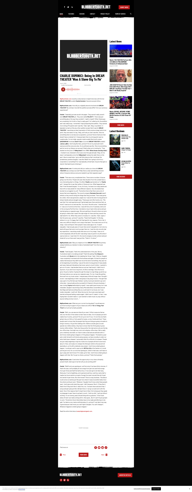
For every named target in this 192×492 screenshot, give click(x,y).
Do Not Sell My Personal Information (142, 488)
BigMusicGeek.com (66, 99)
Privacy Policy (105, 14)
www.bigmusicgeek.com (84, 411)
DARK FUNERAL (125, 148)
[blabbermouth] (96, 9)
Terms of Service (120, 14)
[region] (96, 489)
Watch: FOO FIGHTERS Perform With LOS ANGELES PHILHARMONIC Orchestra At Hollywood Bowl (120, 62)
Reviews (82, 14)
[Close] (189, 488)
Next (102, 455)
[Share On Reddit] (102, 447)
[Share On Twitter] (99, 447)
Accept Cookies (156, 488)
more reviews (121, 177)
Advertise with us (125, 475)
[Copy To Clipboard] (106, 447)
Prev (64, 455)
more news (120, 125)
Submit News (124, 7)
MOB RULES (124, 135)
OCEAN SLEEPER (126, 161)
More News (83, 455)
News (61, 14)
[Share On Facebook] (95, 447)
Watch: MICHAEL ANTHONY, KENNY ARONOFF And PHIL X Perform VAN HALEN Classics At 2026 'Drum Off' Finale (120, 114)
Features (71, 14)
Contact (92, 14)
